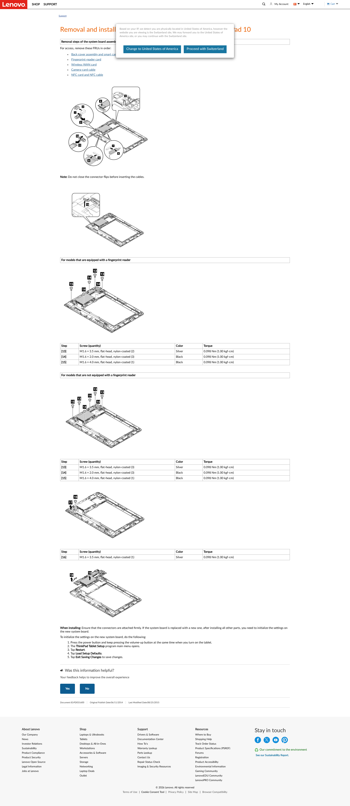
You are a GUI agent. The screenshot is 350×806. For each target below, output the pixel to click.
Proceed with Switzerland (205, 49)
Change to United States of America (152, 49)
